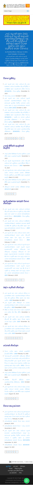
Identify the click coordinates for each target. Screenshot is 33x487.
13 (20, 138)
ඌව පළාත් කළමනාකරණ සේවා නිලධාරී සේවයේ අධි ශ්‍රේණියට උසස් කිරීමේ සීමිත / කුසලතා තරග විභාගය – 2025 (17, 163)
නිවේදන (22, 466)
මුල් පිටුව (8, 466)
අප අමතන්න (13, 473)
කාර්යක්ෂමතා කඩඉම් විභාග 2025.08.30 (17, 445)
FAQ (20, 473)
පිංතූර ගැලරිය (18, 468)
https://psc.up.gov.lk (16, 22)
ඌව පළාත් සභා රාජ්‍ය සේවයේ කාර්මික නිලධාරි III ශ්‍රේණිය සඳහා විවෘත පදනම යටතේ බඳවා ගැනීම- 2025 (17, 319)
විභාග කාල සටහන (10, 96)
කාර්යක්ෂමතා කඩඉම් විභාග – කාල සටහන (17, 426)
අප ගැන (15, 466)
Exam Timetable (12, 54)
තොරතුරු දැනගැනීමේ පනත (15, 470)
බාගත (10, 468)
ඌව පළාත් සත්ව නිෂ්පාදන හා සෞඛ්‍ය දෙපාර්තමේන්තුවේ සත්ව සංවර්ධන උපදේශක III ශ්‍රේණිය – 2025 (17, 305)
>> (23, 138)
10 (20, 280)
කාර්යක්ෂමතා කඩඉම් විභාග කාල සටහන (17, 421)
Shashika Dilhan (11, 52)
